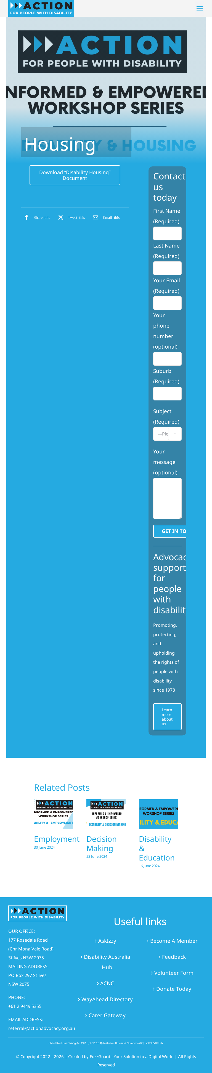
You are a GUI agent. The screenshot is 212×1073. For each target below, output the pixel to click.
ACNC (107, 983)
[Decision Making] (106, 814)
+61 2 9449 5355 (24, 1006)
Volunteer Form (174, 972)
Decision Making (101, 843)
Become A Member (174, 940)
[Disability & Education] (158, 814)
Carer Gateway (107, 1015)
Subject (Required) (166, 421)
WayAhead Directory (107, 999)
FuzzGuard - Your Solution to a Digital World (132, 1056)
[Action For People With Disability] (38, 908)
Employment (57, 838)
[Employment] (53, 814)
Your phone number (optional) (165, 331)
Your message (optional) (165, 462)
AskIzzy (107, 940)
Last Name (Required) (166, 251)
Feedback (174, 956)
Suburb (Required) (166, 376)
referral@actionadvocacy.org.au (41, 1028)
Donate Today (173, 988)
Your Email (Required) (166, 285)
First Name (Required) (166, 216)
